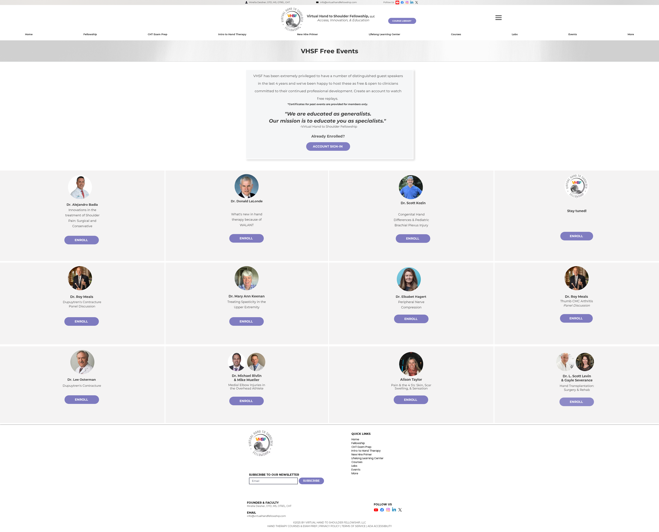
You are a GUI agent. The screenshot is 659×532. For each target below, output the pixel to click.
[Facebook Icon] (382, 509)
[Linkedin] (412, 2)
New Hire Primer (361, 454)
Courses (356, 462)
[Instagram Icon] (388, 509)
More (354, 473)
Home (355, 439)
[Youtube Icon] (376, 509)
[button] (90, 34)
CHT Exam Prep (361, 447)
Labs (354, 466)
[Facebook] (402, 2)
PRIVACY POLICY (329, 526)
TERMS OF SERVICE (354, 526)
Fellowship (358, 443)
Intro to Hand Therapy (366, 451)
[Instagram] (407, 2)
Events (355, 470)
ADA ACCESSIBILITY (380, 526)
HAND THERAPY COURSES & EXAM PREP (292, 526)
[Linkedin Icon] (394, 509)
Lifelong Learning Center (367, 458)
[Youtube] (397, 2)
